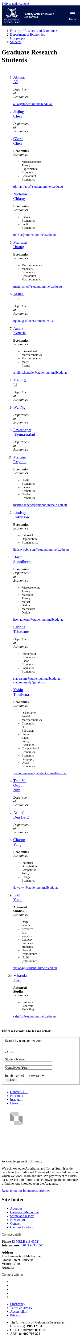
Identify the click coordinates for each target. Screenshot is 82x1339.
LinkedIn (16, 1103)
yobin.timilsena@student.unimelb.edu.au (40, 773)
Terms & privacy (21, 1307)
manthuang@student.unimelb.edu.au (37, 286)
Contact (15, 1223)
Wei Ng (19, 407)
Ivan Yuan (17, 897)
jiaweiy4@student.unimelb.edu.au (35, 887)
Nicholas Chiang (20, 196)
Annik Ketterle (19, 330)
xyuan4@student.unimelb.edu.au (35, 968)
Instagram (16, 1099)
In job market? (14, 1075)
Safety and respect (22, 1216)
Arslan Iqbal (18, 296)
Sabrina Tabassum (21, 629)
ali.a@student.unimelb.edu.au (33, 104)
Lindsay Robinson (21, 514)
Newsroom (17, 1219)
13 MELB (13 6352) (25, 1241)
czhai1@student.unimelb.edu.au (34, 1016)
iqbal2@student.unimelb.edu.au (34, 321)
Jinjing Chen (18, 113)
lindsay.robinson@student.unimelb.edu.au (41, 549)
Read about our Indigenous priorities (26, 1190)
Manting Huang (20, 244)
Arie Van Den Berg (21, 814)
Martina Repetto (19, 459)
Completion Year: (16, 1067)
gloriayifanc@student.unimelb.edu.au (38, 186)
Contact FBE (19, 1092)
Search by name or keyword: (24, 1040)
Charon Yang (19, 842)
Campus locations (22, 1227)
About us (16, 1208)
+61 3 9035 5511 (32, 1245)
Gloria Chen (18, 141)
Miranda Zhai (20, 977)
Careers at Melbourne (24, 1212)
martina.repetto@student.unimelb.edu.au (40, 505)
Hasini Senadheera (22, 559)
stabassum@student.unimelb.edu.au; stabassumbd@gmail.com (37, 680)
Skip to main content (15, 3)
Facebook (16, 1096)
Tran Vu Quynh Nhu (19, 785)
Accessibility (18, 1311)
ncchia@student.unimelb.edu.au (34, 234)
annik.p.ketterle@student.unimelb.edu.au (40, 372)
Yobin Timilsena (21, 692)
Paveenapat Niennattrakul (24, 432)
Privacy (15, 1315)
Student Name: (15, 1059)
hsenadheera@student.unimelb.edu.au (38, 619)
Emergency (17, 1304)
